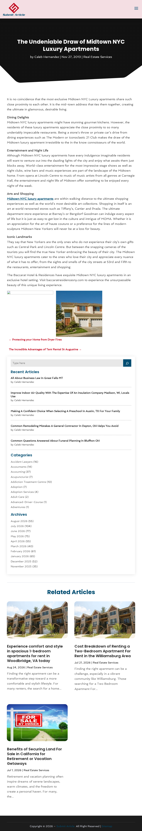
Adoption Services (22, 491)
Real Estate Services (97, 57)
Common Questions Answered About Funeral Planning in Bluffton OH (55, 440)
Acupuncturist (19, 476)
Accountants (18, 466)
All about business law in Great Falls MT (37, 377)
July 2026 (17, 526)
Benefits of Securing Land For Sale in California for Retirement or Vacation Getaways (34, 756)
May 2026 (17, 536)
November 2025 (21, 566)
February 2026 (20, 551)
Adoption (17, 486)
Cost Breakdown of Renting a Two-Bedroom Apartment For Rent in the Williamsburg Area (103, 651)
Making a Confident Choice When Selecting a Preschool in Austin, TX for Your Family (65, 411)
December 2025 (21, 561)
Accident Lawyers (22, 461)
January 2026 (20, 556)
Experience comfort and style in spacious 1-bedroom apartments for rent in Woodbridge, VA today (35, 653)
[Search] (127, 363)
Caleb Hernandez (46, 57)
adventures (18, 507)
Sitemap (107, 826)
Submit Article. (65, 826)
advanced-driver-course (27, 502)
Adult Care (17, 496)
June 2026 (18, 531)
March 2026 (19, 546)
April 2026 (18, 541)
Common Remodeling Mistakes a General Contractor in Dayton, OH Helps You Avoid (65, 425)
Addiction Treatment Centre (28, 481)
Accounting (18, 471)
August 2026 (19, 521)
